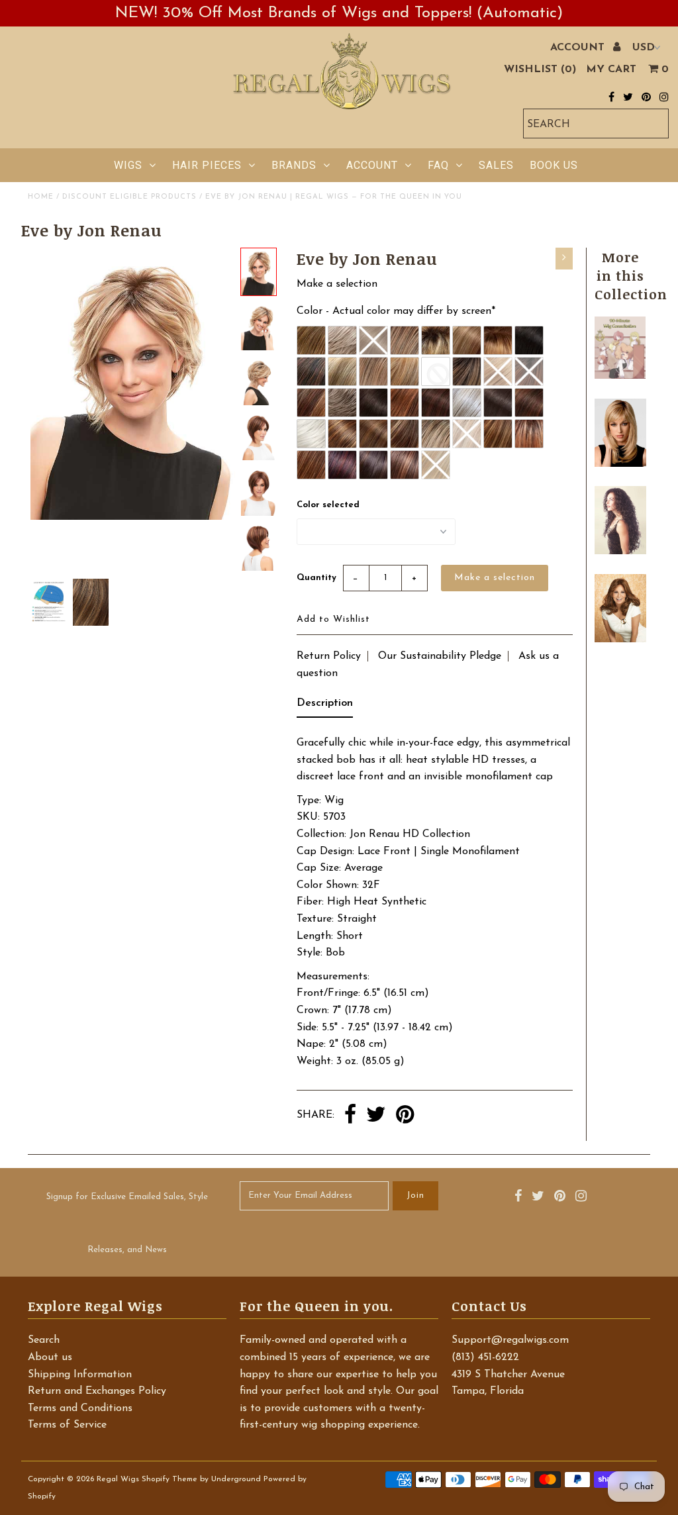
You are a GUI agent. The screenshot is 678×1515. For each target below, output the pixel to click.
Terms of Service (67, 1425)
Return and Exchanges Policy (97, 1391)
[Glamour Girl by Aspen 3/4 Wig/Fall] (620, 551)
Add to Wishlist (333, 619)
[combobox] (596, 123)
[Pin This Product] (405, 1116)
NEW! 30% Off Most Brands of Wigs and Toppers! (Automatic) (339, 13)
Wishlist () (540, 69)
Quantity (316, 577)
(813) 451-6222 (485, 1357)
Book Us (554, 165)
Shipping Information (80, 1374)
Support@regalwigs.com (510, 1340)
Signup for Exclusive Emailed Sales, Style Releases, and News (127, 1223)
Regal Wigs (118, 1479)
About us (50, 1357)
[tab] (325, 706)
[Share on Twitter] (376, 1116)
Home (41, 197)
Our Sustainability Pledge (439, 656)
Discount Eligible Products (129, 197)
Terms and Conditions (80, 1408)
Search (44, 1340)
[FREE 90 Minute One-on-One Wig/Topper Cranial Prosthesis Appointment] (620, 376)
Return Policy (329, 656)
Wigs (128, 165)
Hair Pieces (207, 165)
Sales (496, 165)
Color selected (328, 505)
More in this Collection (631, 275)
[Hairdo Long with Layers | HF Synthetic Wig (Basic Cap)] (620, 464)
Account (372, 165)
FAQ (438, 165)
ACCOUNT (579, 47)
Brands (293, 165)
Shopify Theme (169, 1479)
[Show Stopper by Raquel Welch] (620, 639)
